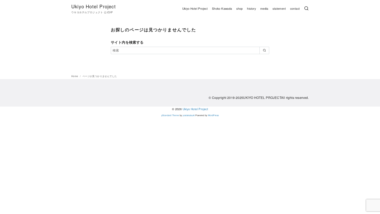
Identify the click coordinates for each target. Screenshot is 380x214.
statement (279, 8)
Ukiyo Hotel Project (93, 6)
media (264, 8)
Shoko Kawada (222, 8)
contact (295, 8)
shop (239, 8)
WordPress (213, 115)
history (251, 8)
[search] (264, 50)
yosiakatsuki (189, 115)
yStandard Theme (170, 115)
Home (75, 76)
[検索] (306, 8)
